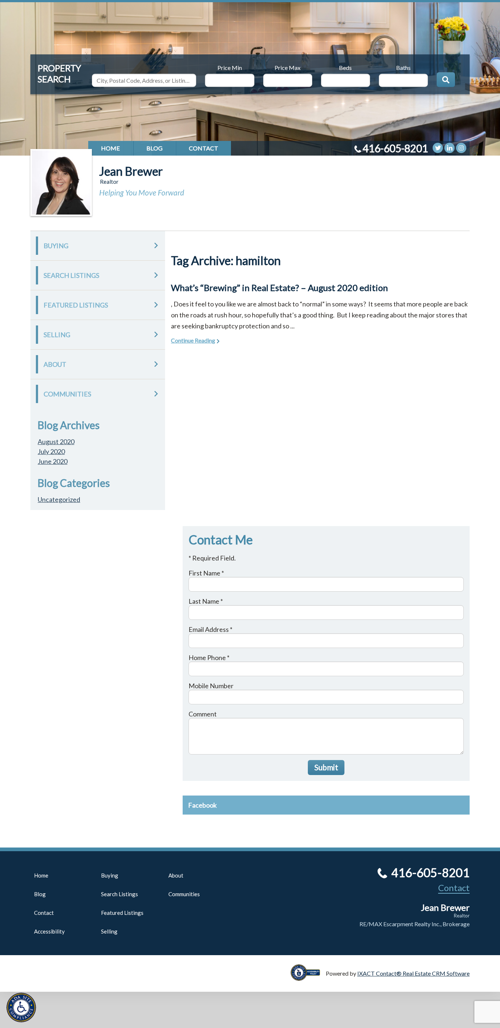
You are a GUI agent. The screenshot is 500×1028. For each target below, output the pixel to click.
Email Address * (210, 629)
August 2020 (56, 441)
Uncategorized (59, 499)
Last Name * (206, 601)
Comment (203, 714)
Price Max (288, 67)
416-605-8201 (395, 148)
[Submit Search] (446, 79)
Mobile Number (211, 686)
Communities (67, 394)
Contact (203, 148)
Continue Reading (193, 340)
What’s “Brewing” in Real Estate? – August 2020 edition (279, 287)
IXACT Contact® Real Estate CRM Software (413, 973)
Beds (345, 67)
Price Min (229, 67)
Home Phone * (209, 657)
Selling (57, 335)
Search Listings (71, 275)
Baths (403, 67)
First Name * (206, 573)
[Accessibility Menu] (21, 1007)
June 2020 (52, 461)
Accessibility (49, 931)
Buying (56, 246)
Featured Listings (76, 305)
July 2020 (51, 451)
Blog (154, 148)
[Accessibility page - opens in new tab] (308, 977)
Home (110, 148)
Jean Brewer (131, 171)
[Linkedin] (449, 148)
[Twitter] (438, 148)
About (55, 364)
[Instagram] (461, 148)
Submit (326, 767)
